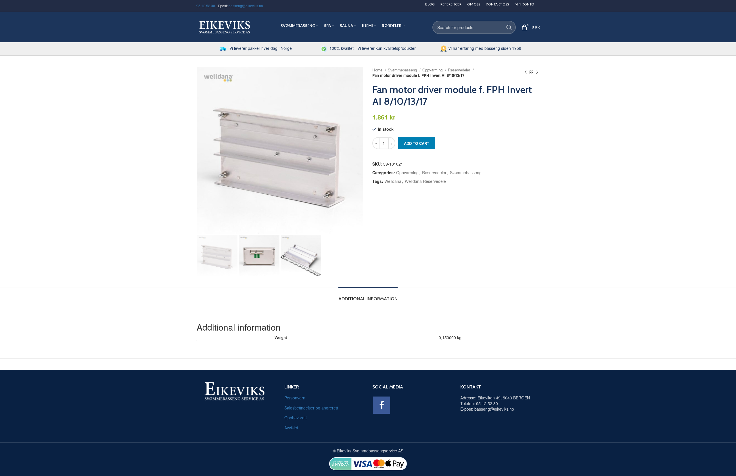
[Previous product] (525, 72)
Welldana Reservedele (425, 181)
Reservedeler (459, 70)
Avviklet (291, 428)
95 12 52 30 (205, 5)
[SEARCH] (509, 27)
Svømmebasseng (403, 70)
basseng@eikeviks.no (246, 5)
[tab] (368, 296)
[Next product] (537, 72)
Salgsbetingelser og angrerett (311, 408)
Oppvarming (433, 70)
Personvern (294, 398)
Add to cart (416, 143)
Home (378, 70)
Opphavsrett (295, 417)
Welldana (392, 181)
